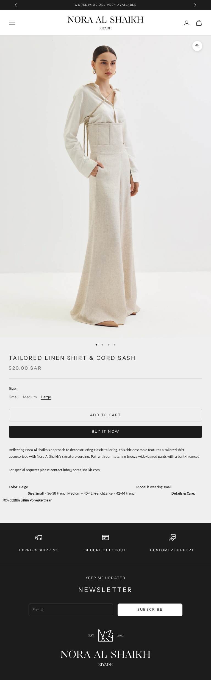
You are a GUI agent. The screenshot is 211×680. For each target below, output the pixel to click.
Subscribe (150, 609)
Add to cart (105, 415)
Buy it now (105, 431)
